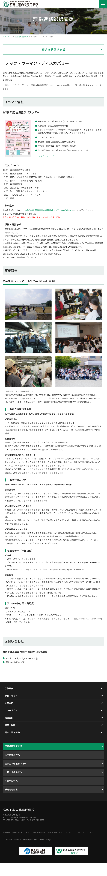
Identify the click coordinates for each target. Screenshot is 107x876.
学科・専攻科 (11, 696)
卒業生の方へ (11, 781)
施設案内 (9, 718)
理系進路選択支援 (21, 36)
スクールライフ (12, 710)
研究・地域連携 (12, 732)
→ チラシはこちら (46, 156)
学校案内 (9, 688)
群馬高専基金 (11, 790)
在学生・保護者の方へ (15, 764)
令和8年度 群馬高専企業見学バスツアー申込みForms (49, 210)
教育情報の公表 (39, 832)
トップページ (7, 36)
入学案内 (9, 703)
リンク (28, 832)
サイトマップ (88, 832)
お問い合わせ (17, 832)
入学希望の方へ (12, 755)
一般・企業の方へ (13, 772)
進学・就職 (10, 725)
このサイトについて (73, 832)
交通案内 (6, 832)
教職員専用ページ (55, 832)
